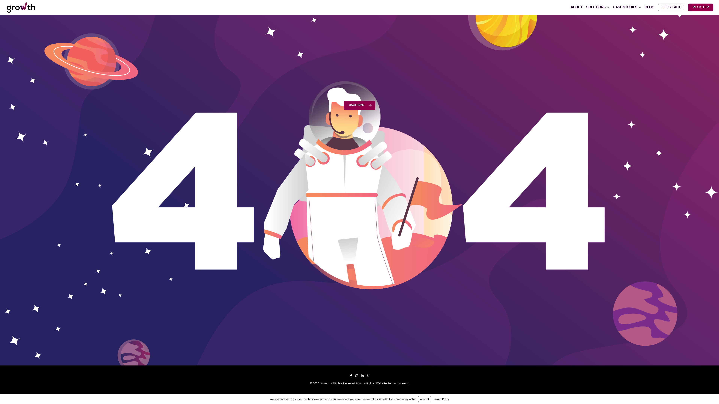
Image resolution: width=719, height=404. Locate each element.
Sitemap (403, 383)
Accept (424, 399)
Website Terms (386, 383)
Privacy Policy (365, 383)
